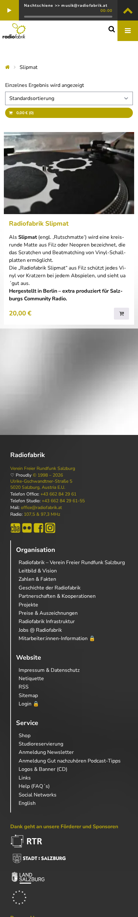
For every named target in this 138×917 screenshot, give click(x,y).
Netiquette (31, 678)
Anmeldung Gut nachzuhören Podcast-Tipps (70, 760)
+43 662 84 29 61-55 (63, 501)
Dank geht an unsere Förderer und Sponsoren (64, 826)
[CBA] (15, 528)
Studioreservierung (41, 743)
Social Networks (37, 794)
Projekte (28, 604)
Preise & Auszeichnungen (48, 613)
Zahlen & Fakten (37, 579)
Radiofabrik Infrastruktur (47, 621)
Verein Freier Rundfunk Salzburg (42, 468)
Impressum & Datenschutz (49, 670)
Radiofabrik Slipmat (39, 223)
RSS (24, 686)
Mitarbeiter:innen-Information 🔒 (57, 638)
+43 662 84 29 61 (58, 494)
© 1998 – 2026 (48, 475)
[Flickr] (27, 528)
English (27, 803)
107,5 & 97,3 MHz (42, 514)
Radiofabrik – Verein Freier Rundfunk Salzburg (72, 562)
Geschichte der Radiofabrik (50, 587)
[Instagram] (50, 528)
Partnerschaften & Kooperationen (57, 596)
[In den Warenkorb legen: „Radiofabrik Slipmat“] (121, 314)
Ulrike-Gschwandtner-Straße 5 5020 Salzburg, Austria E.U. (41, 484)
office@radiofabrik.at (41, 508)
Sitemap (28, 695)
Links (25, 777)
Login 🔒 (29, 703)
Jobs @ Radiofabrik (40, 630)
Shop (24, 735)
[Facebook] (38, 528)
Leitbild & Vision (38, 570)
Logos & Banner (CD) (43, 769)
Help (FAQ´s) (34, 786)
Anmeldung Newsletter (46, 752)
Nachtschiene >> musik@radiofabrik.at (66, 5)
